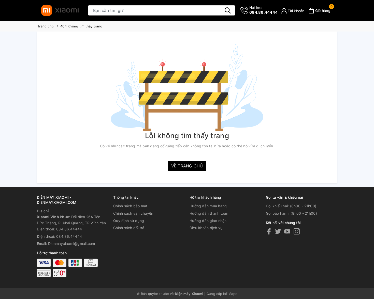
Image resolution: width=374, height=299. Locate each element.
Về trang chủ (187, 165)
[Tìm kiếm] (228, 10)
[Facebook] (269, 231)
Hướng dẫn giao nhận (208, 220)
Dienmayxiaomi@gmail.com (71, 243)
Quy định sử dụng (128, 220)
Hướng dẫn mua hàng (208, 206)
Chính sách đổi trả (129, 228)
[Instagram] (297, 231)
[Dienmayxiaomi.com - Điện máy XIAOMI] (60, 10)
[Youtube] (287, 231)
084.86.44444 (263, 10)
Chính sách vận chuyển (133, 213)
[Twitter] (278, 231)
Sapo (233, 294)
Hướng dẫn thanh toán (209, 213)
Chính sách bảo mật (130, 206)
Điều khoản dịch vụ (206, 228)
